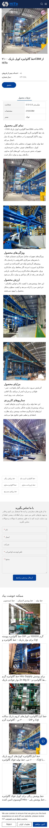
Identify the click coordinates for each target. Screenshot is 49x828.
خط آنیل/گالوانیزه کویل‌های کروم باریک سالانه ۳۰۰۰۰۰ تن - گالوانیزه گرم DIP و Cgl (24, 718)
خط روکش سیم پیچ (10, 491)
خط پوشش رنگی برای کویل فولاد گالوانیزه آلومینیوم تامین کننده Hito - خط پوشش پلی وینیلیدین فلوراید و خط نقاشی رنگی (23, 798)
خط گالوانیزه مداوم (10, 485)
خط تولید (39, 600)
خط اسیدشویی (9, 600)
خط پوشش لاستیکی (25, 600)
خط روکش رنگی (9, 478)
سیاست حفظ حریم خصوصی (16, 819)
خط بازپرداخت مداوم (28, 485)
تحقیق (9, 85)
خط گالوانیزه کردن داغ (27, 478)
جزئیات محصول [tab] (24, 98)
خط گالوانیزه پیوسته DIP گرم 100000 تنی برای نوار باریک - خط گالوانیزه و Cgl (22, 638)
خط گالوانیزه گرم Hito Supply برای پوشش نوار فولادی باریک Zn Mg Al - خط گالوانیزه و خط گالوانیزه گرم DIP (24, 678)
